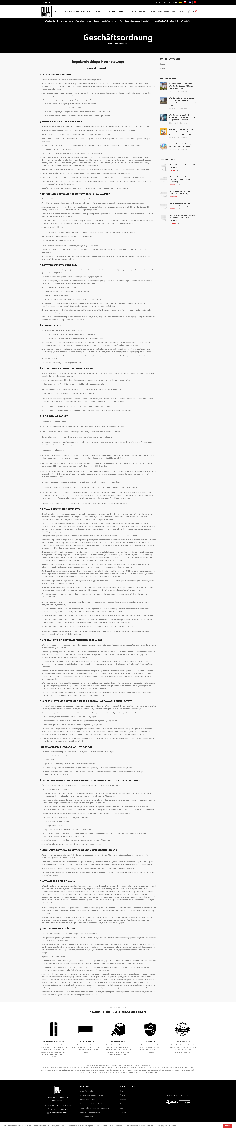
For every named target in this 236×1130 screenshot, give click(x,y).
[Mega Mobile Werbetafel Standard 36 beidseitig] (164, 194)
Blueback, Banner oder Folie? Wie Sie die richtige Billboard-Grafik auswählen (181, 86)
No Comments (182, 92)
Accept (228, 1126)
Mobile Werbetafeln (87, 1099)
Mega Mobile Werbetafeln (90, 1112)
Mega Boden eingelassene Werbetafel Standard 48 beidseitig (181, 179)
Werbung (163, 68)
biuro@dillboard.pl (62, 1112)
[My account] (189, 11)
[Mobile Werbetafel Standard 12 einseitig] (164, 168)
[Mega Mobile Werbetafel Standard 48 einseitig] (164, 206)
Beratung (163, 64)
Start (110, 44)
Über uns (123, 1095)
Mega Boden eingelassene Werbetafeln (94, 1108)
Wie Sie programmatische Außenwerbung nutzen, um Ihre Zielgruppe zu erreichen (182, 117)
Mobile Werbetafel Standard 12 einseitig (182, 166)
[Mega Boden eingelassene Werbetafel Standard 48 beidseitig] (164, 181)
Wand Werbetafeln (87, 1091)
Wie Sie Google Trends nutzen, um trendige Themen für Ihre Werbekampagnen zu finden (182, 132)
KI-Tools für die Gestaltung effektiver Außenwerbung (180, 145)
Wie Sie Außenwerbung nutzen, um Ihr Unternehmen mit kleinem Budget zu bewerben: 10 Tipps (182, 101)
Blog (121, 1108)
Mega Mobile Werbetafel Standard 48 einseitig (180, 204)
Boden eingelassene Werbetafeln (92, 1095)
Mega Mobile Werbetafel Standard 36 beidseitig (180, 192)
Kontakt (123, 1112)
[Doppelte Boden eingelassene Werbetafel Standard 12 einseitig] (164, 219)
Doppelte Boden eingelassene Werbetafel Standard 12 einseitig (182, 217)
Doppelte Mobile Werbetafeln (91, 1104)
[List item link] (58, 1109)
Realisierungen (125, 1104)
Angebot (123, 1099)
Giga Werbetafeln (86, 1117)
